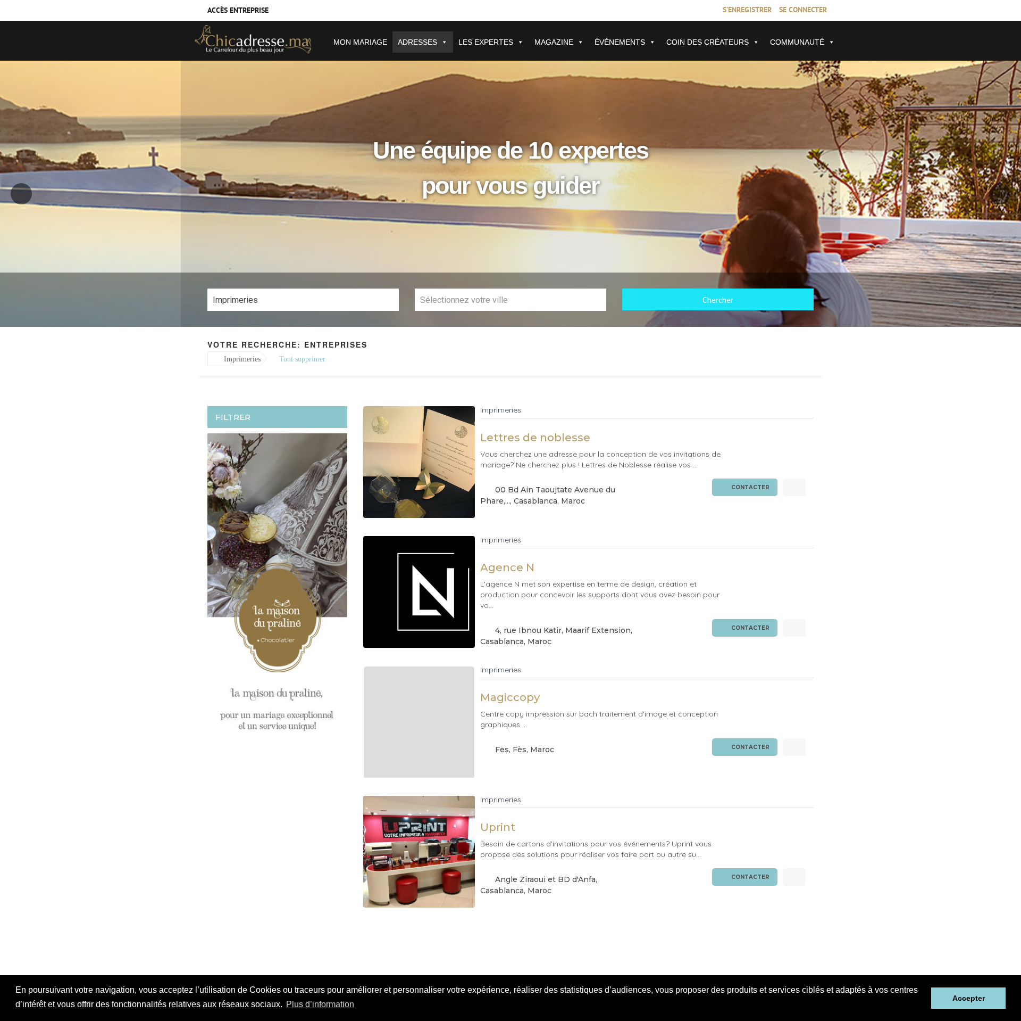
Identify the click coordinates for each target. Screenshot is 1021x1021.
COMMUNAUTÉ (797, 42)
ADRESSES (417, 42)
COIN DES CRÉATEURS (707, 42)
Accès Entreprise (238, 10)
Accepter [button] (968, 998)
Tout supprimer (302, 359)
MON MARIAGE (360, 42)
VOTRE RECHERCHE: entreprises (287, 344)
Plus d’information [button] (320, 1004)
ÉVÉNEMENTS (620, 42)
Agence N (507, 567)
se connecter (803, 10)
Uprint (497, 827)
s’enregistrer (747, 10)
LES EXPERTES (485, 42)
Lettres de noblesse (535, 437)
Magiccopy (510, 697)
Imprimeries (241, 359)
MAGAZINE (553, 42)
